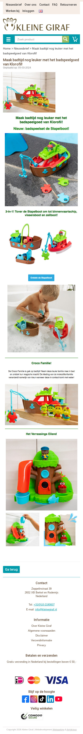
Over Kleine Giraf (41, 625)
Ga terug (11, 569)
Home (7, 48)
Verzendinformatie (41, 640)
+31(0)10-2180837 (44, 604)
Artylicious (72, 729)
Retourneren (68, 4)
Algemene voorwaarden (41, 630)
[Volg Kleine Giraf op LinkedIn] (50, 698)
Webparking (58, 729)
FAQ (54, 4)
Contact (44, 4)
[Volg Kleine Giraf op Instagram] (33, 698)
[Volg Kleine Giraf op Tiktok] (41, 698)
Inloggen (28, 11)
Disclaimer (41, 635)
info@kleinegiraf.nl (46, 609)
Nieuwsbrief (14, 4)
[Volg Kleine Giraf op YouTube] (58, 698)
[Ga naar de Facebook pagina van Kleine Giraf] (25, 698)
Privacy (41, 645)
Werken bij (13, 11)
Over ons (30, 4)
